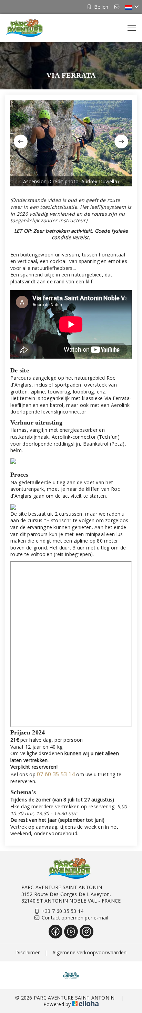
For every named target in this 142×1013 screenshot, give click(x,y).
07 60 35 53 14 (56, 774)
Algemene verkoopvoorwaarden (89, 952)
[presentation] (21, 141)
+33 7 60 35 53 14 (63, 911)
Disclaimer (27, 952)
